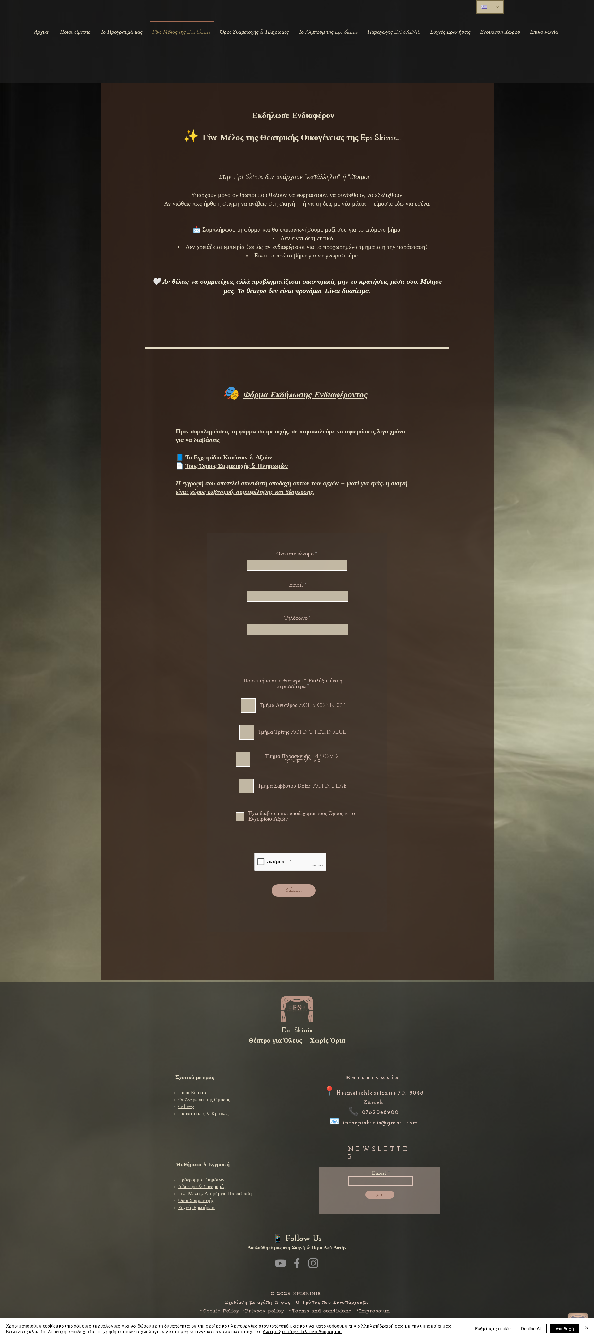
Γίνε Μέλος (189, 1194)
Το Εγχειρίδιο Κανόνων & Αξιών (228, 458)
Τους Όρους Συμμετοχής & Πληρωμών (236, 466)
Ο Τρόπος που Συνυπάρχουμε (332, 1302)
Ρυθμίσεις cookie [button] (493, 1328)
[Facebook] (296, 1263)
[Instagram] (313, 1263)
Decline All (531, 1328)
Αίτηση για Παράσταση (228, 1194)
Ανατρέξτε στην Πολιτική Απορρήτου (302, 1331)
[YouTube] (280, 1263)
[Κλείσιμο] (586, 1328)
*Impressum (375, 1311)
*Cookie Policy (219, 1311)
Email (296, 585)
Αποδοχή (565, 1328)
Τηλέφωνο (296, 618)
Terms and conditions (322, 1311)
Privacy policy (264, 1311)
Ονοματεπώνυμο (295, 554)
